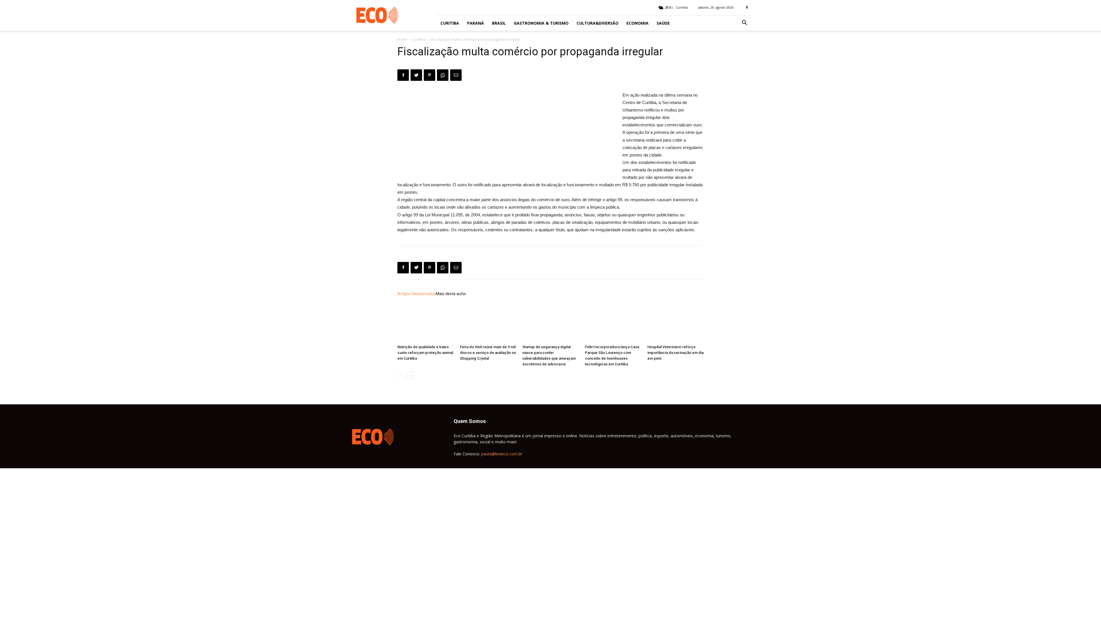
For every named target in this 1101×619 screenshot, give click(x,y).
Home (402, 39)
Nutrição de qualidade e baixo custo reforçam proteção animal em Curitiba (425, 353)
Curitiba (449, 23)
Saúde (663, 23)
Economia (637, 23)
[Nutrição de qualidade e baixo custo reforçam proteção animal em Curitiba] (425, 322)
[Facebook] (747, 7)
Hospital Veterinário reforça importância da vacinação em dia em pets (675, 353)
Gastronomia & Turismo (541, 23)
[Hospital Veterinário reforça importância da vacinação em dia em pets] (675, 322)
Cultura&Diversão (597, 23)
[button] (744, 23)
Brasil (499, 23)
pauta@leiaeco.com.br (501, 454)
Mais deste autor (451, 294)
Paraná (475, 23)
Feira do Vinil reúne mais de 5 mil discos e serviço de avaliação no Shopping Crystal (488, 353)
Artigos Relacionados (416, 294)
